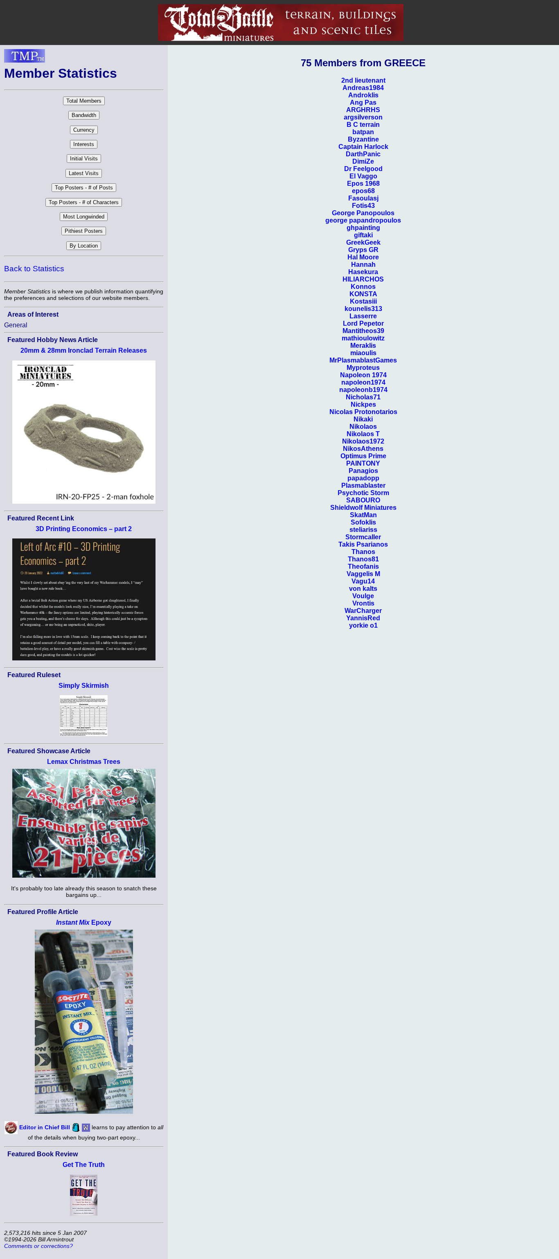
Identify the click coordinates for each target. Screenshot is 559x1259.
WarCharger (363, 610)
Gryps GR (363, 249)
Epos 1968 (363, 183)
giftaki (363, 235)
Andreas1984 (363, 87)
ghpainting (363, 227)
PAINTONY (363, 463)
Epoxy (83, 922)
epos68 (363, 190)
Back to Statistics (34, 268)
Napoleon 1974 (363, 375)
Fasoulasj (363, 198)
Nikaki (363, 419)
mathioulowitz (363, 338)
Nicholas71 (363, 397)
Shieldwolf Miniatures (363, 507)
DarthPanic (363, 154)
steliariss (363, 529)
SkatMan (363, 514)
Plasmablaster (363, 485)
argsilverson (363, 117)
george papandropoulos (363, 220)
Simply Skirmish (84, 685)
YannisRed (363, 618)
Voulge (363, 595)
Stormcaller (363, 537)
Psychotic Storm (363, 492)
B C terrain (363, 124)
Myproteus (363, 367)
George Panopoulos (363, 212)
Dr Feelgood (363, 168)
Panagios (363, 470)
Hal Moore (363, 257)
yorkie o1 (363, 625)
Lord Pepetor (363, 323)
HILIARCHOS (363, 279)
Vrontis (363, 603)
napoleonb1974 (363, 389)
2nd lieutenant (363, 80)
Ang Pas (363, 102)
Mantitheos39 (363, 330)
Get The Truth (84, 1164)
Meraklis (363, 345)
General (15, 325)
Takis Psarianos (363, 544)
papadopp (363, 478)
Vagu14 (363, 581)
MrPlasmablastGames (363, 360)
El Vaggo (363, 176)
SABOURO (363, 500)
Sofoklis (363, 522)
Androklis (363, 95)
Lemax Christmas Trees (83, 761)
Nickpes (363, 404)
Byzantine (363, 139)
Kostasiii (363, 301)
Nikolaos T (363, 433)
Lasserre (363, 316)
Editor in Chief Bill (44, 1127)
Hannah (363, 264)
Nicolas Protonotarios (363, 411)
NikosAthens (363, 448)
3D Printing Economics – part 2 (84, 528)
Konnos (363, 286)
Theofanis (363, 566)
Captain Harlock (363, 146)
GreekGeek (363, 242)
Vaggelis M (363, 573)
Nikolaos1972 (363, 441)
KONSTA (363, 294)
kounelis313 (363, 308)
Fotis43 (363, 205)
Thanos (363, 551)
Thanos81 (363, 559)
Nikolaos (363, 426)
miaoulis (363, 352)
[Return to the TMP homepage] (24, 58)
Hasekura (363, 271)
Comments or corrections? (38, 1246)
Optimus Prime (363, 456)
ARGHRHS (363, 109)
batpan (363, 131)
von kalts (363, 588)
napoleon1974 (363, 382)
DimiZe (363, 161)
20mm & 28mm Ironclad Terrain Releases (83, 350)
